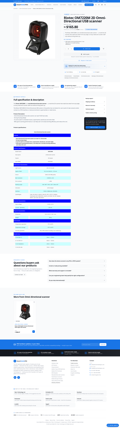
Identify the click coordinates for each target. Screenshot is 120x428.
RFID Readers (55, 373)
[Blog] (18, 377)
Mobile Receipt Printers (57, 378)
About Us (73, 369)
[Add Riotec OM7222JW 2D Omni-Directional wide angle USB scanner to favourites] (34, 302)
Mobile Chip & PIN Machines (58, 369)
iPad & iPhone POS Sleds (57, 380)
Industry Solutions (56, 382)
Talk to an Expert (94, 127)
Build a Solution (89, 4)
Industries (55, 4)
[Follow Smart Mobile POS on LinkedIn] (15, 377)
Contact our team (19, 274)
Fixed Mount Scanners (57, 376)
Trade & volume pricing (91, 112)
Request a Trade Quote (86, 60)
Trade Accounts (86, 1)
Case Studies (63, 4)
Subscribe (103, 344)
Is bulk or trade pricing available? (58, 266)
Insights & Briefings (75, 373)
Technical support (90, 109)
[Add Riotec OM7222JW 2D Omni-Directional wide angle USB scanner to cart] (33, 331)
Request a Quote (74, 365)
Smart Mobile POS (39, 4)
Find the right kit (113, 425)
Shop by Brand (55, 367)
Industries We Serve (75, 367)
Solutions (49, 4)
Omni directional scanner (25, 8)
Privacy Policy (67, 420)
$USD (93, 1)
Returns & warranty (90, 105)
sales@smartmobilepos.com (97, 364)
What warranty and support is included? (60, 270)
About (75, 4)
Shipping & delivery (90, 101)
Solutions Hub (55, 363)
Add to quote (86, 54)
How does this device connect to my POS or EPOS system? (65, 261)
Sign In (104, 1)
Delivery (47, 420)
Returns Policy (52, 420)
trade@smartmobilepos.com (97, 368)
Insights (70, 4)
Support (72, 375)
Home (32, 4)
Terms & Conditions (60, 420)
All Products (54, 365)
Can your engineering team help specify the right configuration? (67, 275)
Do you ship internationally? (57, 280)
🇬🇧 (99, 1)
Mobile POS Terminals (57, 371)
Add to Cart (87, 48)
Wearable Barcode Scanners (58, 375)
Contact (80, 4)
